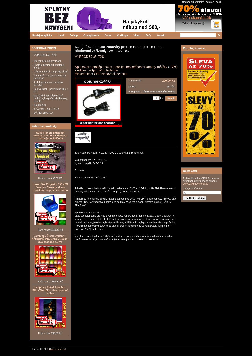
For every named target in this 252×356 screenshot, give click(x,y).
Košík (218, 2)
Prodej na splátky (42, 35)
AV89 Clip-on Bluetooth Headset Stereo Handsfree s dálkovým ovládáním (50, 135)
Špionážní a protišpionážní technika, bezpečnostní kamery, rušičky (51, 98)
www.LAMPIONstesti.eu (195, 183)
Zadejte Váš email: (193, 188)
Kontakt (210, 2)
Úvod (61, 35)
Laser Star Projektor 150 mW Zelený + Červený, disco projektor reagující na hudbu (50, 187)
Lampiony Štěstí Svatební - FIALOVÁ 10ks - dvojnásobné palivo (50, 290)
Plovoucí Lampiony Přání (47, 61)
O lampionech (91, 35)
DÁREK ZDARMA (43, 113)
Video (137, 35)
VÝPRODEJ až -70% (45, 55)
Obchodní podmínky (193, 2)
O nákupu (122, 35)
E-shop (74, 35)
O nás (108, 35)
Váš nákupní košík (196, 18)
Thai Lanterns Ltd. (57, 349)
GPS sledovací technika (110, 74)
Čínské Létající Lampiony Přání (50, 71)
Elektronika (40, 105)
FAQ (148, 35)
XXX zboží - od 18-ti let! (46, 109)
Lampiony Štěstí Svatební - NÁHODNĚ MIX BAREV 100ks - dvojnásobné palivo (50, 238)
